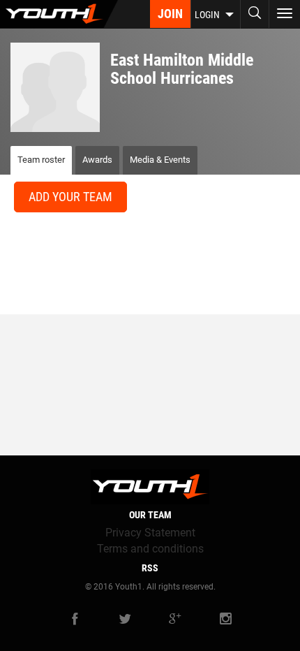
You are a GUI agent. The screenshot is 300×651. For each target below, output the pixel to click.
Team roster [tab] (41, 159)
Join (170, 13)
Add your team (70, 196)
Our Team (150, 514)
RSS (150, 567)
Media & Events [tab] (160, 159)
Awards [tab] (97, 159)
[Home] (59, 14)
